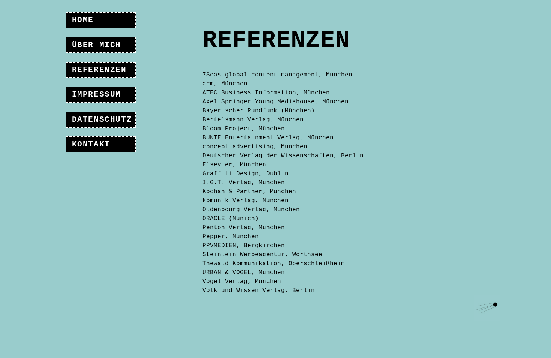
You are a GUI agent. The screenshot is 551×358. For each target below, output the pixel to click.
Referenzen (99, 70)
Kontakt (91, 144)
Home (83, 20)
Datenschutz (102, 119)
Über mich (96, 45)
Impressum (96, 94)
